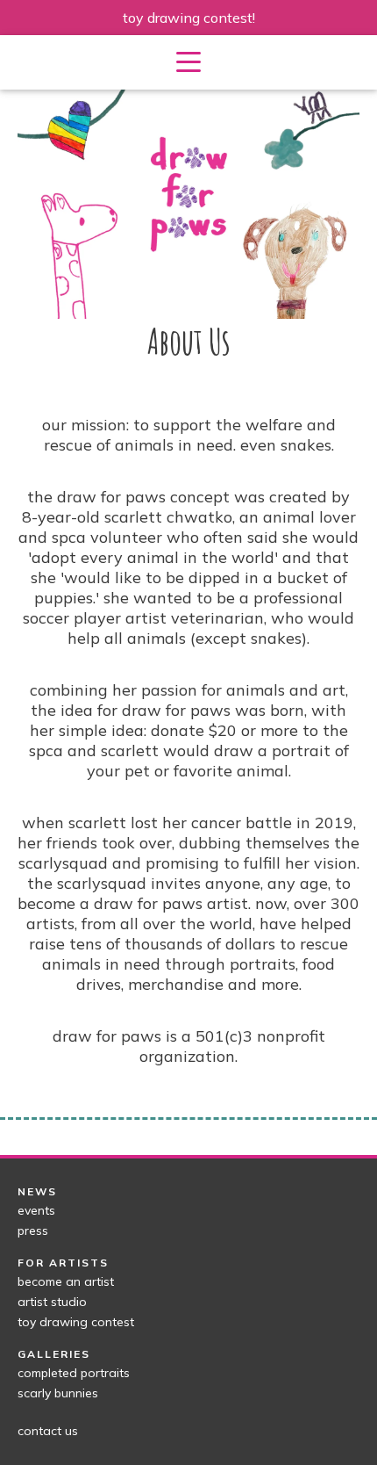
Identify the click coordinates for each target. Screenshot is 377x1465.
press (33, 1230)
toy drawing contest (76, 1322)
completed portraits (74, 1373)
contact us (48, 1431)
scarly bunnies (58, 1393)
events (36, 1210)
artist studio (52, 1302)
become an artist (66, 1281)
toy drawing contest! (189, 17)
